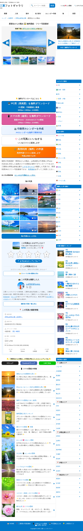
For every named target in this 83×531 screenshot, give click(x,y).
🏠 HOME (10, 523)
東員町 (58, 375)
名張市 (58, 471)
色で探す (38, 13)
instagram (6, 297)
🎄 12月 (58, 240)
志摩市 (58, 440)
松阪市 (58, 410)
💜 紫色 (58, 167)
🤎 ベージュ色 (60, 180)
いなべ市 (59, 366)
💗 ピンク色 (60, 135)
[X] (27, 287)
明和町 (58, 415)
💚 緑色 (58, 144)
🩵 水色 (58, 149)
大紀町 (58, 428)
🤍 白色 (58, 176)
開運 (5, 13)
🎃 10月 (58, 231)
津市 (57, 406)
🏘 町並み (59, 112)
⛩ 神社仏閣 (59, 103)
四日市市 (59, 398)
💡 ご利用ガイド (68, 523)
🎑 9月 (58, 226)
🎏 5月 (58, 208)
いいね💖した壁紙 (66, 5)
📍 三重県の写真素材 (23, 523)
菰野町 (58, 380)
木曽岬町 (59, 371)
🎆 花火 (58, 107)
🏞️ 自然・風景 (60, 89)
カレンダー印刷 (50, 13)
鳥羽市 (58, 445)
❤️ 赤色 (58, 162)
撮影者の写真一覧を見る (29, 304)
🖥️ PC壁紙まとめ (55, 523)
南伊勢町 (59, 449)
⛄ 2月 (58, 195)
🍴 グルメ (59, 121)
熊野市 (58, 492)
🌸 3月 (58, 199)
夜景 (74, 13)
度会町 (58, 458)
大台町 (58, 419)
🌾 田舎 (58, 116)
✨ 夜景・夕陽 (60, 98)
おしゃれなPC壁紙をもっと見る (25, 175)
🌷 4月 (58, 204)
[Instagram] (30, 287)
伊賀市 (58, 466)
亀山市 (58, 393)
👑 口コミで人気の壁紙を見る (28, 273)
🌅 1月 (58, 190)
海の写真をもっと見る (28, 236)
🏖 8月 (58, 222)
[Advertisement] (29, 81)
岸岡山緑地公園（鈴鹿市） (14, 317)
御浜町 (58, 487)
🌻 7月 (58, 217)
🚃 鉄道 (58, 126)
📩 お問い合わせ (40, 525)
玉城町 (58, 454)
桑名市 (58, 384)
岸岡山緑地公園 (20, 18)
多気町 (58, 424)
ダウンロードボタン (29, 28)
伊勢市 (58, 436)
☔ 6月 (58, 213)
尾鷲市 (58, 478)
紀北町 (58, 483)
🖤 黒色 (58, 171)
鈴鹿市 (11, 18)
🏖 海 (57, 94)
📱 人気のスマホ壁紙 (39, 523)
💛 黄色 (58, 153)
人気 (16, 13)
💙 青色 (58, 140)
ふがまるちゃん (28, 167)
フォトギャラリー (11, 7)
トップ (4, 18)
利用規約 (31, 169)
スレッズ (14, 297)
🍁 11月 (58, 235)
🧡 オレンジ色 (60, 158)
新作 (27, 13)
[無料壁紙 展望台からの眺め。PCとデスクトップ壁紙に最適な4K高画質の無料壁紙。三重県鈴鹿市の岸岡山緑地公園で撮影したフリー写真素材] (28, 43)
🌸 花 (58, 85)
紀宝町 (58, 496)
